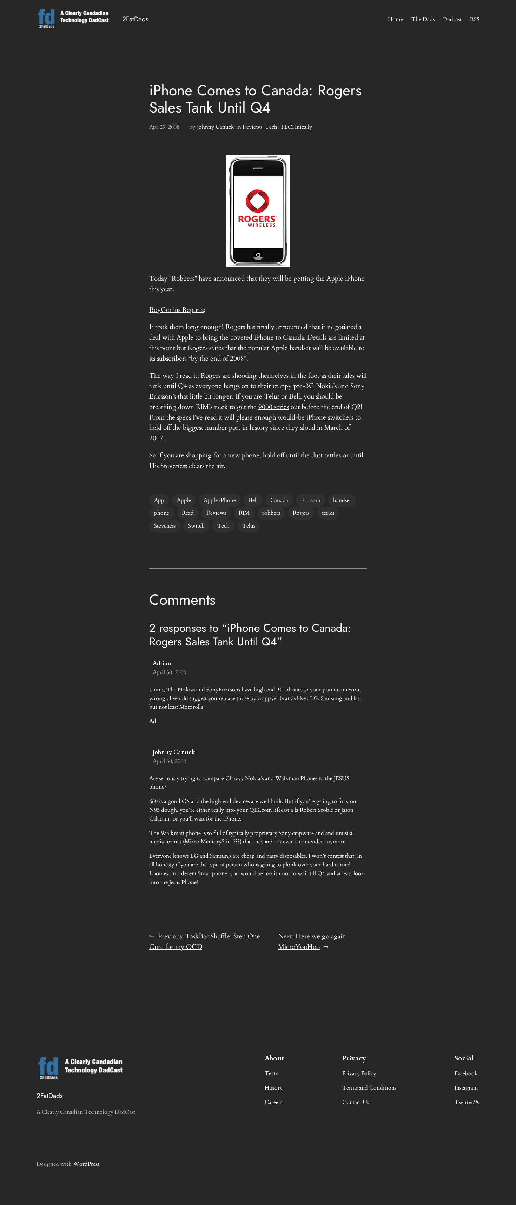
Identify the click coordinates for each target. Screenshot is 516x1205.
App (159, 500)
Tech (271, 127)
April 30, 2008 (169, 672)
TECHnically (296, 127)
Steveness (165, 526)
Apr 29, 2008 (164, 127)
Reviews (252, 127)
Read (188, 513)
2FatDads (135, 19)
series (328, 513)
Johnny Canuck (215, 127)
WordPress (86, 1164)
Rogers (301, 513)
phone (161, 513)
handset (342, 500)
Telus (248, 526)
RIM (244, 513)
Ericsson (310, 500)
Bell (253, 500)
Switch (196, 526)
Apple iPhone (220, 500)
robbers (271, 513)
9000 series (273, 406)
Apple (184, 500)
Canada (279, 500)
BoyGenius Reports (176, 309)
